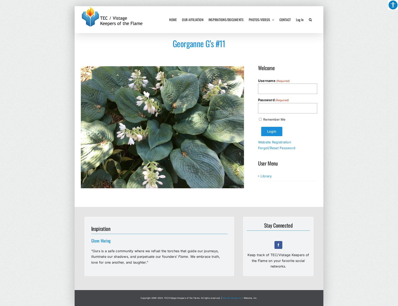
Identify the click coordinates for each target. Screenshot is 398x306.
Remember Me (274, 119)
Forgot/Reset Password (276, 148)
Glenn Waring (101, 241)
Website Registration (274, 142)
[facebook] (278, 245)
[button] (310, 19)
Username (274, 81)
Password (273, 100)
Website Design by (231, 298)
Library (266, 176)
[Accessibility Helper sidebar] (393, 5)
